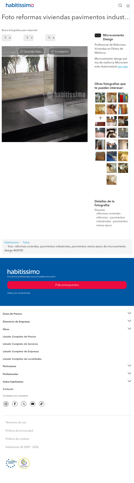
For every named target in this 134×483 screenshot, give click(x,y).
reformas (102, 217)
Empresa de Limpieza (15, 329)
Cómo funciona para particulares (21, 371)
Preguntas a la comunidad (17, 337)
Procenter (8, 344)
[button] (67, 314)
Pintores (7, 347)
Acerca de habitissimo (15, 386)
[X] (24, 404)
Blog (5, 334)
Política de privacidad (19, 430)
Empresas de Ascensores (17, 326)
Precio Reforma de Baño (16, 318)
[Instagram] (6, 404)
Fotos (6, 341)
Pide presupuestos (67, 477)
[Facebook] (15, 404)
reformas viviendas (108, 213)
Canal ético (9, 390)
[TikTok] (41, 404)
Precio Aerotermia (13, 321)
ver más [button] (123, 66)
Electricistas (9, 350)
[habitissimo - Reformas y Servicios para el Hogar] (16, 6)
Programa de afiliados (15, 393)
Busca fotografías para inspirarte (20, 30)
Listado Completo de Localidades (22, 359)
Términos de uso (16, 422)
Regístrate (8, 374)
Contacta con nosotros (15, 396)
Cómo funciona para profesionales (22, 378)
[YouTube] (32, 404)
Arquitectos (9, 357)
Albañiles (8, 354)
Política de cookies (17, 439)
